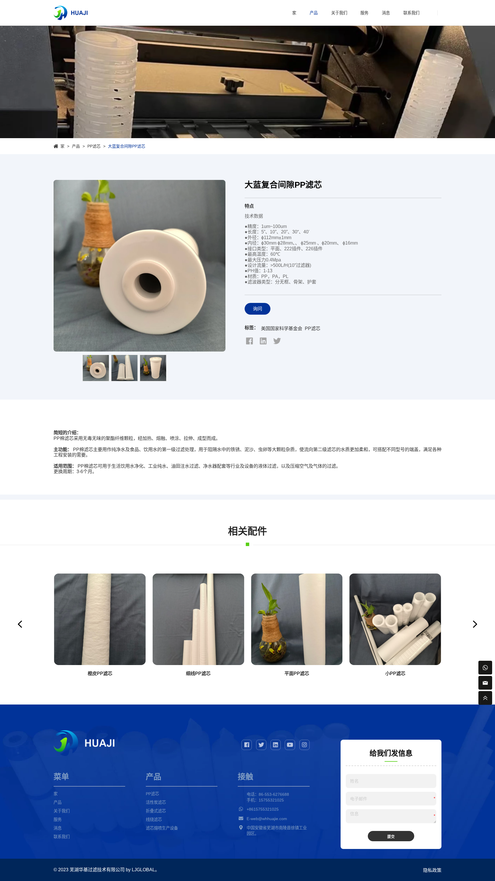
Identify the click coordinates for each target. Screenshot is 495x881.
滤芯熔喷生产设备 (162, 828)
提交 (391, 837)
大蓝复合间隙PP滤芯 (126, 146)
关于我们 (339, 13)
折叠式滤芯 (156, 811)
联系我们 (411, 13)
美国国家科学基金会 (281, 328)
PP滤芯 (94, 146)
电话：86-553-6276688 (268, 794)
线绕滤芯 (154, 819)
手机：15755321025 (265, 800)
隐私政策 (432, 870)
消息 (386, 13)
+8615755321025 (263, 809)
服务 (364, 13)
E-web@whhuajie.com (267, 818)
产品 (314, 13)
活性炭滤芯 (156, 802)
